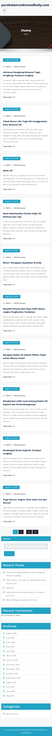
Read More (7, 97)
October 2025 (12, 674)
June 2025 (10, 691)
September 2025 (13, 678)
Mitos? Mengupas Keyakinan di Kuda (22, 262)
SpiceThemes (26, 733)
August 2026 (11, 633)
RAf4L (8, 67)
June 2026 (10, 642)
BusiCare (41, 730)
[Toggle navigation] (4, 10)
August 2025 (11, 682)
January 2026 (11, 660)
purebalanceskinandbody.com (25, 5)
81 (29, 532)
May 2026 (10, 647)
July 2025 (10, 687)
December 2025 (13, 665)
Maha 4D (7, 170)
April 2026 (10, 651)
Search (6, 538)
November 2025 (12, 669)
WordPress (25, 730)
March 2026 (11, 656)
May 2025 (10, 696)
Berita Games (19, 67)
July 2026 (10, 638)
